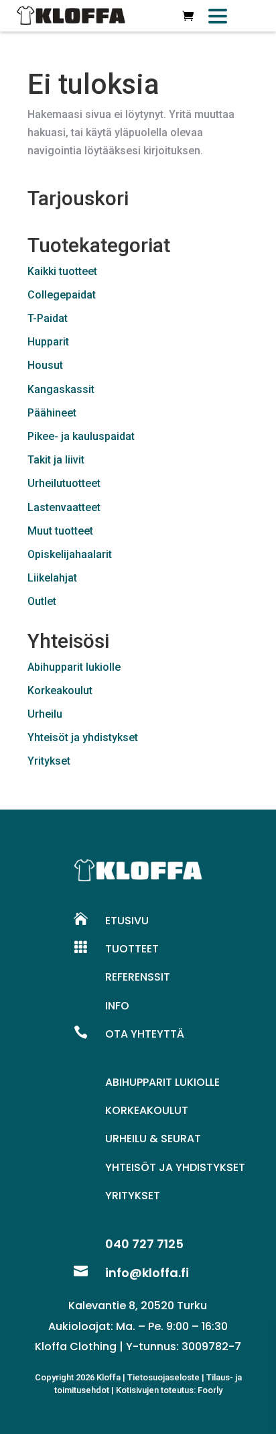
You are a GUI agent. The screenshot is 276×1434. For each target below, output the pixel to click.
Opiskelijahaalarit (69, 554)
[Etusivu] (71, 15)
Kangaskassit (60, 389)
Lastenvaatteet (63, 507)
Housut (45, 365)
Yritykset (48, 761)
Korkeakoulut (59, 690)
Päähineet (51, 412)
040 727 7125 (144, 1243)
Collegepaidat (61, 294)
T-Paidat (47, 318)
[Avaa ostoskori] (188, 15)
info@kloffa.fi (147, 1272)
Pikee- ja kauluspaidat (81, 436)
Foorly (210, 1390)
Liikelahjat (52, 577)
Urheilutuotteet (63, 483)
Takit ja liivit (55, 459)
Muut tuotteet (60, 531)
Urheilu (44, 714)
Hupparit (48, 341)
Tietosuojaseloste (163, 1377)
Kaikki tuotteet (62, 271)
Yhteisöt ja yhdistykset (82, 737)
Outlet (41, 601)
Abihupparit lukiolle (74, 667)
